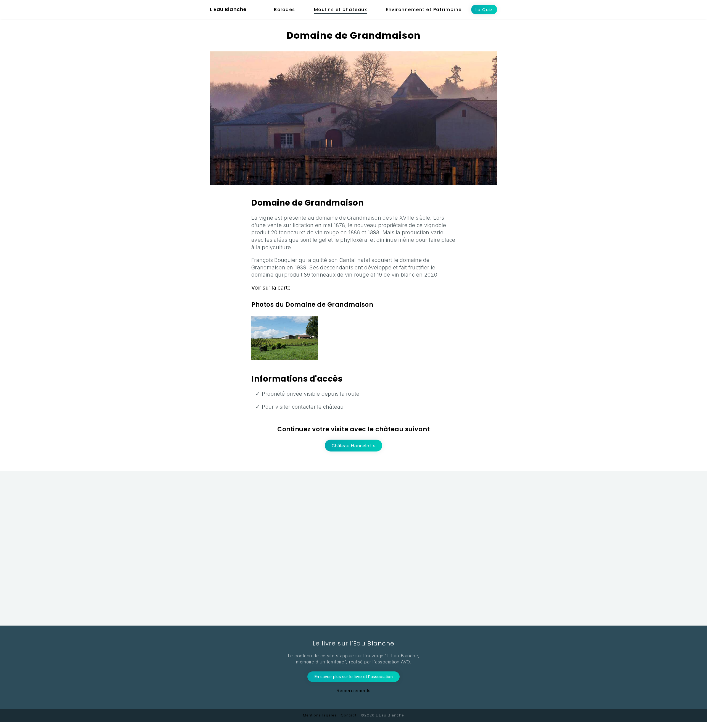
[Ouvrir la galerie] (284, 338)
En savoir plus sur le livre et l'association (353, 676)
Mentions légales (320, 715)
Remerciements (353, 690)
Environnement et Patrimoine (424, 9)
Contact (349, 715)
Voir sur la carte (271, 288)
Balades (284, 9)
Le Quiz (484, 9)
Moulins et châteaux (340, 9)
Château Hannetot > (354, 445)
